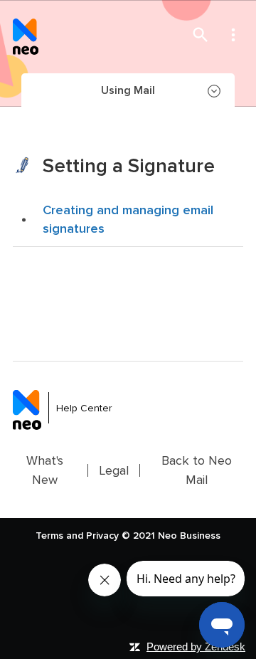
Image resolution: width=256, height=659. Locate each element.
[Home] (25, 34)
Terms (49, 535)
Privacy (102, 535)
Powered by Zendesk (195, 646)
